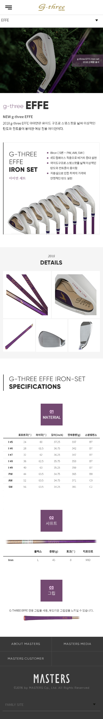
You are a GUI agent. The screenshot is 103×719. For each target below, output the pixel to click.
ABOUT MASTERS (25, 644)
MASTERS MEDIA (77, 644)
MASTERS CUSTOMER (26, 658)
